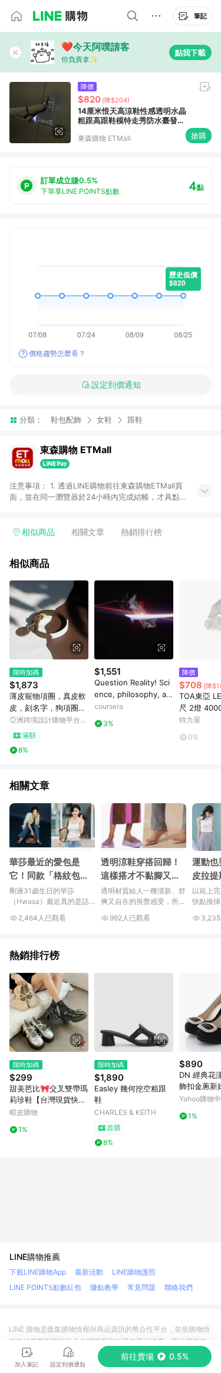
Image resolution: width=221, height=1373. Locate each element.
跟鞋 (135, 419)
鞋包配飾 (66, 419)
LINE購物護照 (134, 1272)
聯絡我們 (178, 1287)
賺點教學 (104, 1287)
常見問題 (141, 1287)
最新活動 (89, 1272)
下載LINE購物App (37, 1272)
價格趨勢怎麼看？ (57, 353)
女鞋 (104, 419)
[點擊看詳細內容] (48, 619)
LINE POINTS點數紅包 (45, 1287)
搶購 (198, 135)
